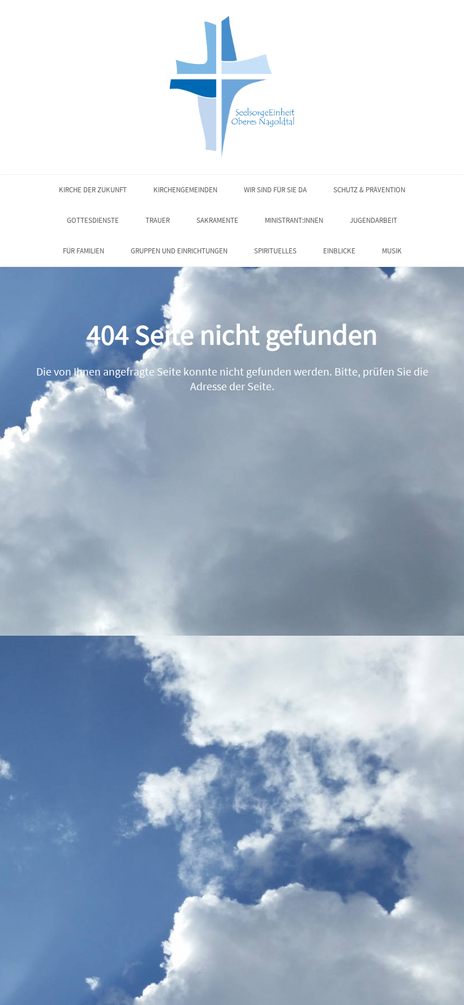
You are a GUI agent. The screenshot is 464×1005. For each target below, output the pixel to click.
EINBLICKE (339, 251)
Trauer (157, 220)
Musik (392, 251)
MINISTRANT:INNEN (294, 220)
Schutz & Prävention (369, 190)
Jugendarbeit (373, 220)
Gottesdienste (93, 220)
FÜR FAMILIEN (83, 251)
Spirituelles (275, 251)
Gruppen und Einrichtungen (179, 251)
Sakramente (217, 220)
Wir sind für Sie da (275, 190)
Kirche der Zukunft (93, 190)
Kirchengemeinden (185, 190)
